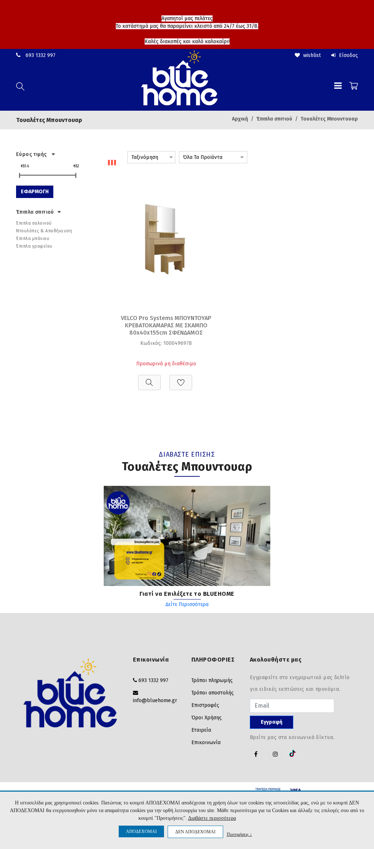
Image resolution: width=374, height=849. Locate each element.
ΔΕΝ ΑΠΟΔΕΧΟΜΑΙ (195, 831)
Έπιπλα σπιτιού (274, 119)
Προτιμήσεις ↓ (239, 834)
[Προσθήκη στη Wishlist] (181, 379)
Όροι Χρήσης (206, 718)
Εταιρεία (201, 730)
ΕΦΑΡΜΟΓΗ (35, 192)
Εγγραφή (271, 722)
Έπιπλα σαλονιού (34, 223)
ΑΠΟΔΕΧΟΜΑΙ (141, 831)
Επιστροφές (205, 705)
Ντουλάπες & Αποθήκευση (44, 230)
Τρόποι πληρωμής (212, 680)
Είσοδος (347, 55)
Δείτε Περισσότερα (187, 604)
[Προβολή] (149, 379)
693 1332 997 (41, 55)
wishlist (311, 55)
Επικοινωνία (206, 742)
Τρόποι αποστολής (212, 693)
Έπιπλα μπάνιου (32, 238)
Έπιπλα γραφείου (34, 246)
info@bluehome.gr (155, 700)
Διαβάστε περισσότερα (212, 818)
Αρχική (240, 119)
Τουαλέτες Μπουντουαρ (329, 119)
